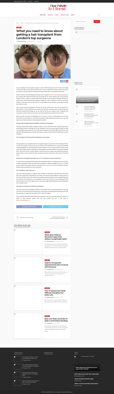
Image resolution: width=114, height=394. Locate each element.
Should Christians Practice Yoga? (83, 379)
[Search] (98, 15)
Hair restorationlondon (57, 94)
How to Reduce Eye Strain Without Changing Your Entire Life (55, 293)
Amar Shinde (49, 323)
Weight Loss (65, 15)
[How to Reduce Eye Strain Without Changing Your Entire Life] (28, 298)
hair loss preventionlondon (50, 165)
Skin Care (43, 15)
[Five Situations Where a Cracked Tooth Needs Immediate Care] (87, 96)
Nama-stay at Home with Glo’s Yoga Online (86, 374)
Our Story (36, 1)
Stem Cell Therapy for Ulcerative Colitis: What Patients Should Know (89, 108)
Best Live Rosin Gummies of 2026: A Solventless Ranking (56, 320)
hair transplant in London (45, 116)
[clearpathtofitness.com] (57, 7)
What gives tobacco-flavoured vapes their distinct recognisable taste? (56, 237)
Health (50, 15)
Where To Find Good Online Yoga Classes (86, 383)
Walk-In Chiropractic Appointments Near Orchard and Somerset (56, 265)
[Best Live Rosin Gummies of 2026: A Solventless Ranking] (28, 326)
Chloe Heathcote (50, 241)
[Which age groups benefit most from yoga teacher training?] (87, 363)
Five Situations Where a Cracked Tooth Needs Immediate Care (86, 100)
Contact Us (29, 1)
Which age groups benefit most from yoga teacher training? (86, 368)
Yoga (56, 15)
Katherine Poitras (22, 41)
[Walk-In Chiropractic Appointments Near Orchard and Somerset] (28, 270)
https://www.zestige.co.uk (23, 200)
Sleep (72, 15)
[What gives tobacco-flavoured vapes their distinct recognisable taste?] (28, 242)
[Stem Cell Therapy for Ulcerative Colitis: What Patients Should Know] (79, 108)
